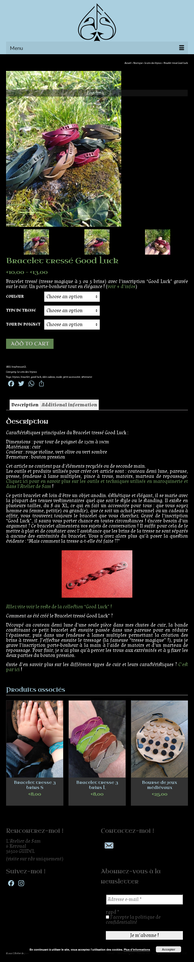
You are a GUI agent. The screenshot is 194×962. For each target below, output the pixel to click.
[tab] (25, 405)
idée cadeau (48, 377)
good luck (36, 377)
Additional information (69, 405)
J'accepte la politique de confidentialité (133, 920)
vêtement (86, 377)
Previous (10, 755)
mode (59, 377)
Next (183, 755)
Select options (35, 801)
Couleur (15, 296)
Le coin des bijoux (27, 372)
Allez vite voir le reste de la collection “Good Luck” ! (59, 606)
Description (24, 405)
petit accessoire (71, 377)
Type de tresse (21, 310)
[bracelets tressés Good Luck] (97, 149)
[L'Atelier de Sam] (97, 22)
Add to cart (30, 343)
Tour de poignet (23, 324)
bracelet (25, 377)
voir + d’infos (121, 286)
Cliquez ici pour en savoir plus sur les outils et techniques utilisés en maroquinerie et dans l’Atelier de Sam (97, 484)
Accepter (168, 949)
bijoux (16, 377)
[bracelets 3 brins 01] (97, 242)
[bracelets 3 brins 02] (157, 242)
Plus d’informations (137, 949)
